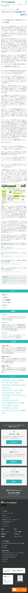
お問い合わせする (14, 442)
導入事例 (2, 529)
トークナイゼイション (6, 517)
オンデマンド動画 (17, 531)
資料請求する (14, 461)
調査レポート (5, 294)
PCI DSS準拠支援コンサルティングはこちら (11, 271)
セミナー (4, 307)
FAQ (3, 382)
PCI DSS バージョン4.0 (6, 387)
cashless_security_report (6, 380)
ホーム (1, 4)
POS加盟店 (21, 390)
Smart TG (4, 545)
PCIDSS (6, 382)
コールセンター (15, 405)
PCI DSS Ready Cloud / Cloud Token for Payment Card (12, 543)
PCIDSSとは (23, 385)
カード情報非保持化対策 (6, 395)
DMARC (14, 380)
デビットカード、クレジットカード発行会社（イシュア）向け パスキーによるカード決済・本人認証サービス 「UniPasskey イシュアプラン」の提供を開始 (14, 336)
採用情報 (2, 534)
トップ (2, 508)
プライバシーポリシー (18, 536)
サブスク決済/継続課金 (6, 407)
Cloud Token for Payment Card (8, 557)
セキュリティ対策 (6, 302)
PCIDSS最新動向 (7, 4)
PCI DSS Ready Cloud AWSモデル (8, 554)
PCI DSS (11, 382)
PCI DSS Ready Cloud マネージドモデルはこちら (13, 256)
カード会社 (18, 392)
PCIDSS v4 (16, 382)
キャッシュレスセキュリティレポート (19, 395)
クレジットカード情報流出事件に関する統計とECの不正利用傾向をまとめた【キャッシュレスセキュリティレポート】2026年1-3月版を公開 (14, 318)
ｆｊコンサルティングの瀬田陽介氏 (16, 31)
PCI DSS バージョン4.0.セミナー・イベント (10, 390)
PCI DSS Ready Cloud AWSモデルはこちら (11, 263)
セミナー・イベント (5, 410)
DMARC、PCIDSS (20, 380)
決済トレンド (5, 305)
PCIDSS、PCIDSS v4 (6, 385)
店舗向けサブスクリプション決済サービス (10, 519)
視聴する (14, 481)
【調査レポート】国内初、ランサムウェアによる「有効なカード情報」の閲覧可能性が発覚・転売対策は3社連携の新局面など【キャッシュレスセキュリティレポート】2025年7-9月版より (14, 370)
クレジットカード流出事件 (6, 405)
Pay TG (3, 547)
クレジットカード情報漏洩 (19, 402)
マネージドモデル (5, 526)
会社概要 (2, 536)
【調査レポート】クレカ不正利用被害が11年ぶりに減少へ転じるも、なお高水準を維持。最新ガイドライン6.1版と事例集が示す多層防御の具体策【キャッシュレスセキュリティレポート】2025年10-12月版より (14, 360)
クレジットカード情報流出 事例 (7, 402)
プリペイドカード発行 (14, 410)
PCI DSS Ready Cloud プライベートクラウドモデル (12, 552)
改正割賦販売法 (23, 410)
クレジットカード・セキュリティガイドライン (10, 400)
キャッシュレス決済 (5, 397)
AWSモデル (4, 515)
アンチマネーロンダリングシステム (8, 392)
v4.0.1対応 (5, 297)
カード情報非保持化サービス (7, 521)
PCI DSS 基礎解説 (6, 299)
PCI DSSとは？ (17, 534)
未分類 (13, 4)
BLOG (15, 529)
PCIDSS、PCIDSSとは (15, 385)
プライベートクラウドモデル (7, 513)
